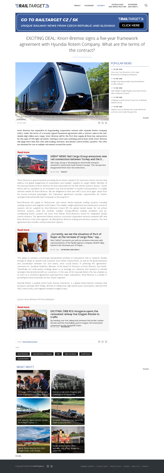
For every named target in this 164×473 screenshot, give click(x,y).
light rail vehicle (70, 354)
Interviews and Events (70, 250)
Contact (145, 466)
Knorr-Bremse (23, 354)
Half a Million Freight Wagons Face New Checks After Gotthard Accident (128, 92)
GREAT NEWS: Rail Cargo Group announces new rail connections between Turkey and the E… (78, 158)
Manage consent (87, 466)
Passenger (65, 327)
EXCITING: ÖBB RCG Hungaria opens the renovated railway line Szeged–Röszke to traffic (74, 314)
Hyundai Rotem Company (42, 354)
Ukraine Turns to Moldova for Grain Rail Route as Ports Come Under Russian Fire (128, 110)
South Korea (85, 354)
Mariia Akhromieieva (30, 342)
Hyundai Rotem (23, 359)
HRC (58, 354)
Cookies (126, 466)
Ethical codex (102, 466)
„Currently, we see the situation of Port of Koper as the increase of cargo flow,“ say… (75, 235)
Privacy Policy (116, 466)
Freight (64, 172)
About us (135, 466)
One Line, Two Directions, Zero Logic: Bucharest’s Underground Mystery (125, 73)
